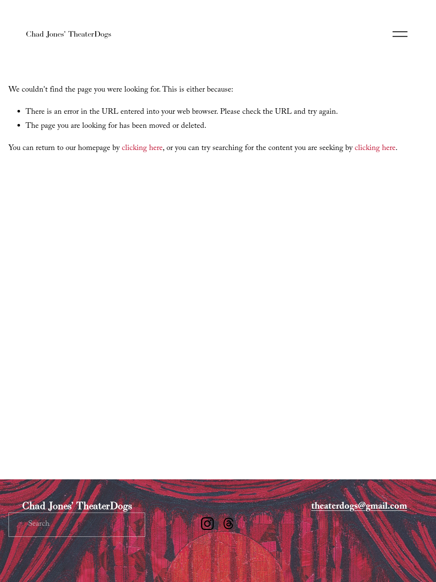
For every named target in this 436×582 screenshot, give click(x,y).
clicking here (142, 149)
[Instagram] (207, 523)
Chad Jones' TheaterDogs (68, 34)
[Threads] (228, 523)
